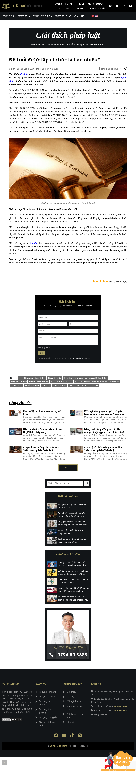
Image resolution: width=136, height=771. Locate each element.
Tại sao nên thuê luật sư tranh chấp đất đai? (71, 532)
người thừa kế (74, 385)
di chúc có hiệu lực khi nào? (61, 381)
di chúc (24, 74)
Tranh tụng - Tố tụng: (110, 706)
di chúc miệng (16, 385)
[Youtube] (117, 6)
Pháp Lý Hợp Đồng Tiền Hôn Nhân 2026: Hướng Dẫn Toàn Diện (42, 449)
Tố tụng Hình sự (47, 691)
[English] (97, 16)
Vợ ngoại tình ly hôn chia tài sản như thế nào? (72, 506)
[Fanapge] (110, 6)
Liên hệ (70, 722)
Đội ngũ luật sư (74, 701)
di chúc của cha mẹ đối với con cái (105, 381)
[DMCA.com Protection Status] (17, 720)
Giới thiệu (71, 691)
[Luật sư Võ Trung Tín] (68, 634)
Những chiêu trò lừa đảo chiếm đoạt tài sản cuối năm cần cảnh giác (72, 564)
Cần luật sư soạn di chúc (73, 378)
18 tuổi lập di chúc (25, 378)
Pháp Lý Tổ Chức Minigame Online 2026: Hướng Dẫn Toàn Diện (103, 449)
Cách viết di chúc (54, 378)
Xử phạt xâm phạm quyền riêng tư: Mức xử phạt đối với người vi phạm (104, 413)
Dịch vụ (70, 696)
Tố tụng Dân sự (47, 696)
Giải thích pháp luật (18, 68)
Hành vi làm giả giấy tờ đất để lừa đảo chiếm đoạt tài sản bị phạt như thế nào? (73, 590)
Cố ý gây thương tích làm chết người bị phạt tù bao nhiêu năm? (73, 523)
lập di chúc (46, 385)
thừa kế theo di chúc (90, 385)
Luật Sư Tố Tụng (59, 745)
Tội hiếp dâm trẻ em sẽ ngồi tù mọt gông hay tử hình (72, 540)
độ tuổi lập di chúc (32, 385)
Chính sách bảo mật (77, 358)
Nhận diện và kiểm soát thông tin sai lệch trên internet (73, 581)
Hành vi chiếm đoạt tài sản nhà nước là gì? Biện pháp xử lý (43, 431)
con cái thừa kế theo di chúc (96, 378)
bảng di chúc (40, 378)
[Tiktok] (123, 6)
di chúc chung (42, 381)
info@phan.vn (100, 714)
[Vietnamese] (93, 16)
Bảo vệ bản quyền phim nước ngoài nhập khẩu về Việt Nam (71, 514)
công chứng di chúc (19, 381)
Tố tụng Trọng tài (48, 717)
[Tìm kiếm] (86, 483)
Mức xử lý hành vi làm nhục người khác (42, 413)
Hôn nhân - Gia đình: (110, 710)
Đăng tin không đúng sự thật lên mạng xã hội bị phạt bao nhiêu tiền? (104, 431)
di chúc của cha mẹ (82, 381)
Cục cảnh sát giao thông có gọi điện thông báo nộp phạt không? (73, 598)
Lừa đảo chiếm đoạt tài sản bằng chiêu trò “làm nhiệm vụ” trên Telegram (73, 572)
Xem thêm (68, 467)
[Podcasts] (130, 6)
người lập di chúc (59, 385)
